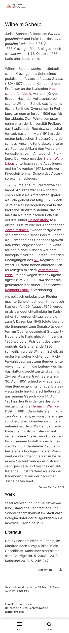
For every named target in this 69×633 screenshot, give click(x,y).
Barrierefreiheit (14, 611)
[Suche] (49, 624)
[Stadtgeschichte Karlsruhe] (15, 5)
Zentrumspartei (17, 230)
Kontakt (10, 604)
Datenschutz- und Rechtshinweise (26, 608)
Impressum (25, 604)
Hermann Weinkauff (47, 406)
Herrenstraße (38, 220)
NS (36, 260)
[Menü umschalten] (19, 624)
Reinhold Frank (17, 290)
